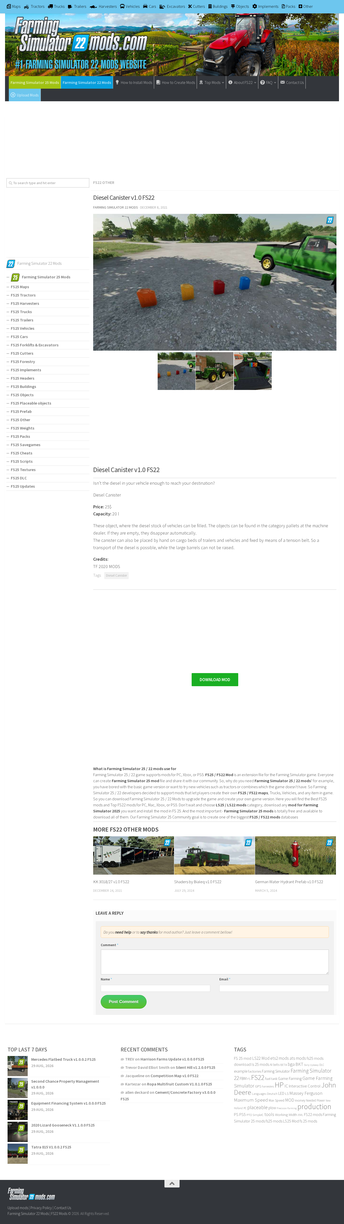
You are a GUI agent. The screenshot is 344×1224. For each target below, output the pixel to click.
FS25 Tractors (23, 294)
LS (287, 1093)
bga (291, 1064)
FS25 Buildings (23, 386)
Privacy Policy (41, 1207)
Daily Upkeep (311, 1065)
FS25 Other (20, 419)
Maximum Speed (251, 1100)
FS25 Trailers (22, 319)
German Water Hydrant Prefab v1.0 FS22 (289, 881)
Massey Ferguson (305, 1093)
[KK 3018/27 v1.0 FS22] (133, 855)
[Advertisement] (172, 138)
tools (269, 1114)
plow (272, 1107)
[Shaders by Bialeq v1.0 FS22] (214, 855)
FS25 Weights (22, 428)
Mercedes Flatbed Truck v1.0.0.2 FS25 (63, 1059)
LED (281, 1093)
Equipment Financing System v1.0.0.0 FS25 (68, 1103)
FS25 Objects (22, 394)
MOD (289, 1100)
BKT (299, 1064)
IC (286, 1086)
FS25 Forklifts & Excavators (34, 344)
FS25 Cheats (21, 452)
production (314, 1106)
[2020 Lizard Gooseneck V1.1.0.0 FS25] (18, 1132)
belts (276, 1065)
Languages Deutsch (265, 1093)
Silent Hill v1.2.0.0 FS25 (195, 1067)
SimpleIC (258, 1115)
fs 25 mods (308, 1120)
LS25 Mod (291, 1120)
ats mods (298, 1058)
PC (245, 1108)
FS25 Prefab (21, 411)
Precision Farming (287, 1108)
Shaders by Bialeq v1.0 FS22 (197, 881)
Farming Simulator (276, 1071)
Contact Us (62, 1207)
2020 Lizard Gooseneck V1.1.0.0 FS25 (63, 1125)
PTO (249, 1115)
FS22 (257, 1077)
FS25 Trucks (21, 311)
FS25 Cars (19, 336)
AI (271, 1064)
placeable (257, 1107)
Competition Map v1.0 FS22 (174, 1075)
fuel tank (271, 1078)
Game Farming (290, 1078)
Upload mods (18, 1207)
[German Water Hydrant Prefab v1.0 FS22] (295, 855)
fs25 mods (274, 1120)
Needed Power (315, 1100)
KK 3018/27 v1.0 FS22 (111, 881)
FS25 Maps (20, 286)
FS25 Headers (22, 378)
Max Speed (276, 1100)
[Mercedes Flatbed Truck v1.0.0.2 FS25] (18, 1066)
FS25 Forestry (23, 361)
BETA (283, 1065)
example (240, 1071)
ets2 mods (279, 1058)
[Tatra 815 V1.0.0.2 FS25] (18, 1154)
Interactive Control (305, 1086)
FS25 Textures (23, 469)
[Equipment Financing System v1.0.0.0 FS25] (18, 1110)
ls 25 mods (260, 1064)
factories (254, 1071)
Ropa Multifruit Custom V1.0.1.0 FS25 (179, 1083)
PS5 (242, 1114)
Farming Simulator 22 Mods (87, 82)
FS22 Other (103, 182)
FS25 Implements (26, 369)
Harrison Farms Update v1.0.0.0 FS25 (172, 1059)
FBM (243, 1078)
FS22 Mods (59, 1213)
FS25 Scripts (21, 461)
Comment (109, 945)
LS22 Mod (260, 1058)
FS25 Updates (23, 486)
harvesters (268, 1086)
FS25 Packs (20, 436)
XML (300, 1115)
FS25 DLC (19, 477)
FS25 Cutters (22, 353)
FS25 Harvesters (25, 303)
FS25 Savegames (25, 444)
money (300, 1100)
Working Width (286, 1114)
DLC (321, 1065)
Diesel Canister (116, 575)
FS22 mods (313, 1114)
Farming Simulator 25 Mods (35, 82)
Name (106, 979)
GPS (258, 1086)
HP (279, 1084)
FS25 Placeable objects (31, 403)
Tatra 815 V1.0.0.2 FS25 (51, 1146)
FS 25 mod (242, 1058)
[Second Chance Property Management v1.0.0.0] (18, 1088)
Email (224, 979)
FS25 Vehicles (22, 328)
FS (248, 1079)
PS (236, 1114)
